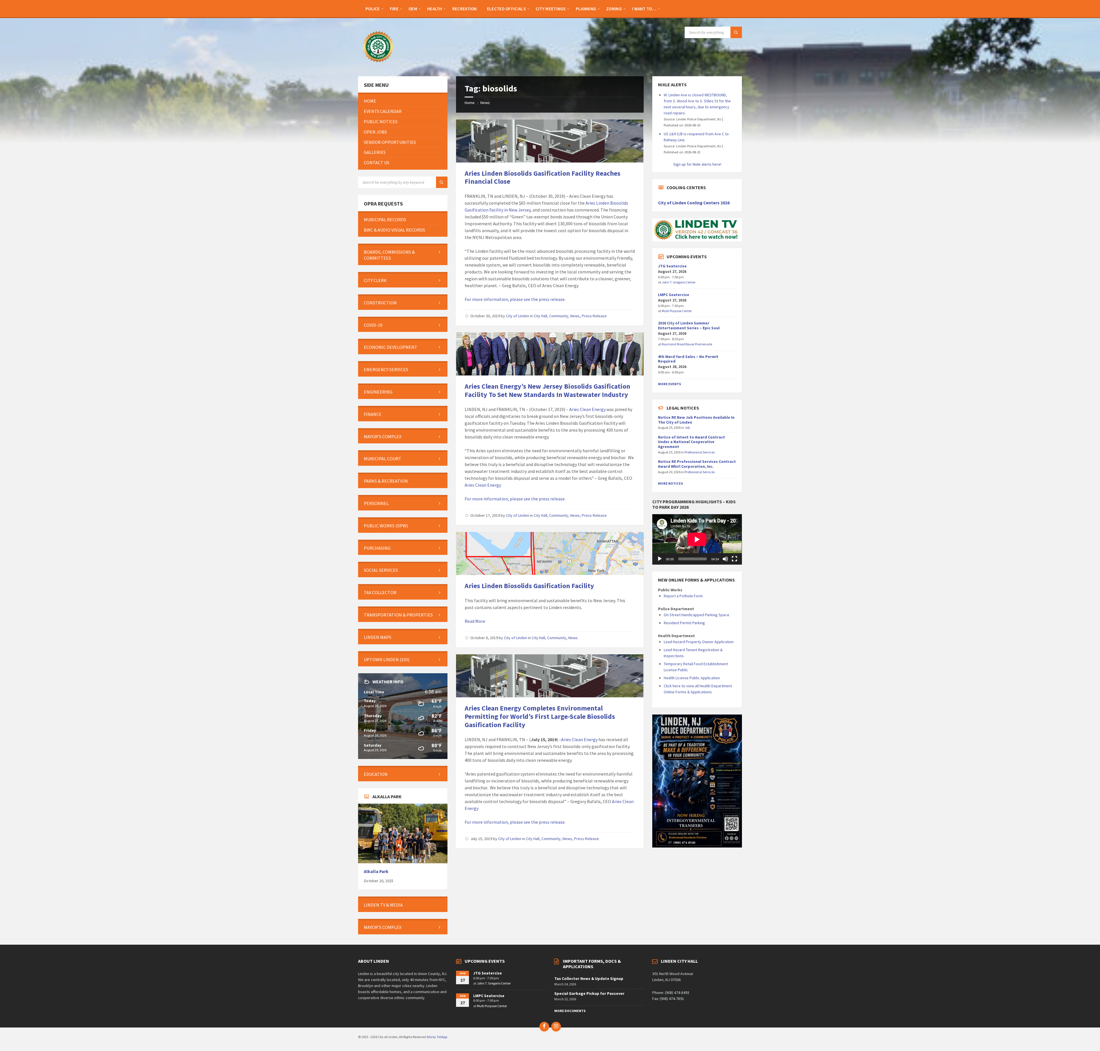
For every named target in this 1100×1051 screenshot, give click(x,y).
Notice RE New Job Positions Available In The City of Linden (696, 420)
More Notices (670, 483)
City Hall (540, 315)
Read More (475, 621)
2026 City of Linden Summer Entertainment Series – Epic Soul (689, 325)
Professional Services (700, 452)
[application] (697, 539)
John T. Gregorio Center (679, 282)
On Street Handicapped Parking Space (696, 614)
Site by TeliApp (437, 1037)
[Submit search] (736, 32)
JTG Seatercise (672, 266)
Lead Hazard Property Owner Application (699, 641)
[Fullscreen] (734, 559)
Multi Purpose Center (677, 311)
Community (558, 315)
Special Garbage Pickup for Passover (589, 993)
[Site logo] (378, 65)
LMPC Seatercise (673, 294)
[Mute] (725, 559)
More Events (669, 384)
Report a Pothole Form (683, 595)
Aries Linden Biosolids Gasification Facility (529, 585)
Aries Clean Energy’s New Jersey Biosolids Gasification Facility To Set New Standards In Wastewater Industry (547, 390)
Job (687, 427)
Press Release (594, 315)
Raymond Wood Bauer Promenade (687, 344)
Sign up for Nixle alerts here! (697, 164)
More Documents (570, 1011)
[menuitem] (372, 8)
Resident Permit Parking (684, 622)
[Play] (660, 559)
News (485, 102)
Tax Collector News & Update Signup (588, 978)
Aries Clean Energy (587, 409)
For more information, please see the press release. (515, 299)
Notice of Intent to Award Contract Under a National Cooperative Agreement (691, 442)
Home (470, 102)
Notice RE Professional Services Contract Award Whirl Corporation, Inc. (697, 464)
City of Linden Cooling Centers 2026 (694, 202)
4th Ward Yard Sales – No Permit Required (688, 359)
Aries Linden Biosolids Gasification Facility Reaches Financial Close (542, 177)
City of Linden (517, 315)
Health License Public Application (692, 677)
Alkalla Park (376, 871)
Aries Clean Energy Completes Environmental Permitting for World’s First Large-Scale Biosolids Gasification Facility (540, 716)
